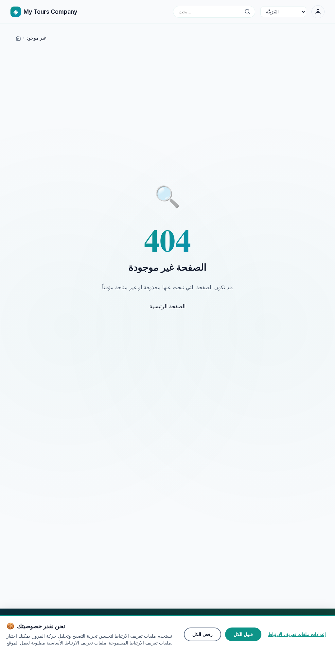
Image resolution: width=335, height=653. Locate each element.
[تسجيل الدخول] (318, 11)
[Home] (18, 38)
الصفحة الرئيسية (167, 306)
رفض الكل (202, 634)
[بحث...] (247, 11)
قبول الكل (243, 634)
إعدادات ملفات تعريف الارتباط (297, 634)
